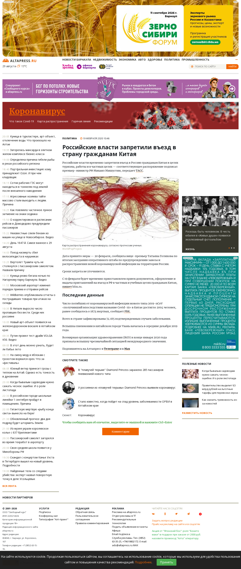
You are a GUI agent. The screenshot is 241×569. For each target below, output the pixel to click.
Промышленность (195, 59)
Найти (232, 66)
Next (235, 211)
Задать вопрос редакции (167, 520)
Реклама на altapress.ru (126, 512)
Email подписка (121, 534)
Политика (172, 59)
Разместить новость (197, 413)
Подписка (45, 512)
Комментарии (120, 431)
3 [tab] (234, 248)
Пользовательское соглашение (87, 517)
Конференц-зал (48, 515)
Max (127, 348)
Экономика (127, 59)
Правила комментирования (92, 523)
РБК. (127, 311)
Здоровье (155, 59)
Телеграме (111, 348)
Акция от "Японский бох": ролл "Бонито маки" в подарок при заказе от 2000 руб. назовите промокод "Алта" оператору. (176, 534)
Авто (142, 59)
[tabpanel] (210, 226)
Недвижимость (105, 59)
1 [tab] (229, 248)
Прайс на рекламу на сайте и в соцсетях (176, 524)
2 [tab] (232, 248)
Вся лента (9, 486)
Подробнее (143, 562)
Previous (186, 211)
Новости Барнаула (76, 59)
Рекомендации (103, 121)
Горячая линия (81, 121)
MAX (135, 545)
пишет (67, 286)
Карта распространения (52, 121)
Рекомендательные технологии (124, 521)
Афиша (116, 530)
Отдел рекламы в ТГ (124, 515)
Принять (166, 562)
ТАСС (139, 170)
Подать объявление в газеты (130, 526)
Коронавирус (37, 111)
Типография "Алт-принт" (53, 519)
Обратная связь (85, 512)
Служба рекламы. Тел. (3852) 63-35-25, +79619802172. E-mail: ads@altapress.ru (129, 541)
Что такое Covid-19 (21, 121)
